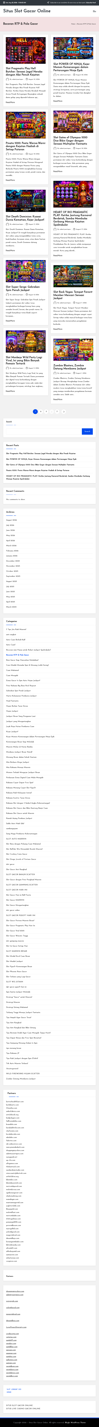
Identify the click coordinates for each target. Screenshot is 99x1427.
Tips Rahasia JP (12, 1053)
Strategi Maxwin (13, 1002)
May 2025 (10, 597)
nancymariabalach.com (15, 1147)
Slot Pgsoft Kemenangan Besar (19, 967)
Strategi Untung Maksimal (17, 1007)
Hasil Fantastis (12, 701)
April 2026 (10, 541)
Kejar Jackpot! (12, 732)
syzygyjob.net (11, 1157)
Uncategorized (12, 1069)
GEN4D (9, 1392)
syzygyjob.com (12, 1301)
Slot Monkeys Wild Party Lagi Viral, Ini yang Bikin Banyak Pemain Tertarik (24, 360)
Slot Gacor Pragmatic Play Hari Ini (20, 926)
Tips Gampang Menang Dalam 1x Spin (21, 1043)
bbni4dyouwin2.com (14, 1183)
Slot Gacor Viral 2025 (15, 931)
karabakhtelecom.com (15, 1128)
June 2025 (10, 592)
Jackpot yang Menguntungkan (18, 721)
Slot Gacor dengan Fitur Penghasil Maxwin (23, 880)
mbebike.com (11, 1137)
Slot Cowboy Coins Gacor (16, 854)
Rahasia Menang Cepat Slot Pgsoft (21, 788)
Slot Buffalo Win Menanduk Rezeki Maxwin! (24, 849)
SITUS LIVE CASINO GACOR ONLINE (23, 1409)
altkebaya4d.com (13, 1251)
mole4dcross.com (13, 1190)
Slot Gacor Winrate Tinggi (17, 936)
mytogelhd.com (12, 1229)
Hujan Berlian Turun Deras (17, 706)
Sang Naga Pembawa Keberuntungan (21, 834)
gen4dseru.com (12, 1370)
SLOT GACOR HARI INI (16, 890)
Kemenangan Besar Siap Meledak (20, 742)
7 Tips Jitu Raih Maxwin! (16, 629)
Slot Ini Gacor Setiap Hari (17, 946)
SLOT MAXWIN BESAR (16, 951)
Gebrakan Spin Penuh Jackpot (18, 691)
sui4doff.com (11, 1340)
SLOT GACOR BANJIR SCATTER (20, 875)
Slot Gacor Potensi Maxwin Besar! (20, 921)
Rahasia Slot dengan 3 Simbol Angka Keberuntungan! (28, 803)
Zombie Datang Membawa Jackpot (21, 1079)
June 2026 (10, 530)
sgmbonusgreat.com (14, 1193)
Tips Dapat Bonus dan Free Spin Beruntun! (23, 1038)
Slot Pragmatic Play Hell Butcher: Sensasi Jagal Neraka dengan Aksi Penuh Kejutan (24, 71)
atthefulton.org (12, 1177)
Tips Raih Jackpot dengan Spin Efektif (22, 1058)
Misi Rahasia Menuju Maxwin (18, 767)
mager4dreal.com (13, 1235)
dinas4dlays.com (12, 1238)
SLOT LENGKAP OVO (14, 1389)
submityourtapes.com (14, 1154)
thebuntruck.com (13, 1167)
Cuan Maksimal (12, 670)
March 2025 (11, 607)
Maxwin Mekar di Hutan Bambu (19, 747)
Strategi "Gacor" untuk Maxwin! (19, 997)
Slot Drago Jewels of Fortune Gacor (21, 859)
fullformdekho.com (13, 1121)
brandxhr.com (11, 1124)
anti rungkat (11, 635)
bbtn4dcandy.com (13, 1245)
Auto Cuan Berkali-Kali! (15, 640)
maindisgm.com (12, 1199)
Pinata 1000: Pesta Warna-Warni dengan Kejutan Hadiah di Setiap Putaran (25, 146)
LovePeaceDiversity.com (16, 1327)
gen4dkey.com (12, 1376)
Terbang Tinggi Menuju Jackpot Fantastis (23, 1012)
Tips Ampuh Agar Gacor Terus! (18, 1018)
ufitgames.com (12, 1163)
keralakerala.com (13, 1134)
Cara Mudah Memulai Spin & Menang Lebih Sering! (27, 665)
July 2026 (10, 525)
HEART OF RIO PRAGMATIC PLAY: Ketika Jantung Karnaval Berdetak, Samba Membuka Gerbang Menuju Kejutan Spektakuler (72, 218)
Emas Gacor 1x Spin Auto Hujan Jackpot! (23, 681)
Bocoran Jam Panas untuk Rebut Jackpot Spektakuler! (28, 650)
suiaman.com (11, 1353)
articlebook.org (12, 1115)
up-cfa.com (10, 1160)
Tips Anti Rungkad (13, 1023)
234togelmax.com (13, 1219)
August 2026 (11, 520)
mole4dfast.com (12, 1212)
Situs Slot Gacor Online (27, 11)
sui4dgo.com (11, 1357)
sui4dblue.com (11, 1347)
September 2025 (13, 576)
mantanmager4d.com (14, 1203)
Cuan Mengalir (12, 676)
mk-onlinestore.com (14, 1144)
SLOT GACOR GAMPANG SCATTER (22, 885)
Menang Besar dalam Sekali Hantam (21, 757)
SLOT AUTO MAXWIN (16, 839)
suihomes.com (11, 1360)
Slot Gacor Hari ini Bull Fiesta (18, 895)
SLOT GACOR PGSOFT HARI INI (20, 915)
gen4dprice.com (12, 1373)
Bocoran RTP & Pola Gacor (17, 655)
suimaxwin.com (12, 1255)
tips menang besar (13, 1048)
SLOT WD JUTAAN (14, 982)
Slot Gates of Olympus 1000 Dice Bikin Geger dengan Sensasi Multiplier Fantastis (70, 140)
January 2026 (11, 556)
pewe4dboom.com (13, 1225)
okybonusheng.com (13, 1196)
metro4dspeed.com (14, 1186)
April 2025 (10, 602)
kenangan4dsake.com (14, 1242)
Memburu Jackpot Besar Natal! (19, 752)
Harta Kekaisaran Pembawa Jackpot (21, 696)
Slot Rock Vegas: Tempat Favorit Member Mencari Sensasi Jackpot (72, 295)
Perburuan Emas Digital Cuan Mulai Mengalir (24, 778)
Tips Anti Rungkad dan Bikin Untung (21, 1028)
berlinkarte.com (12, 1105)
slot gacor (10, 864)
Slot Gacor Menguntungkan (17, 905)
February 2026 (12, 551)
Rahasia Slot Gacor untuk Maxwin (20, 813)
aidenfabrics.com (13, 1111)
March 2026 (11, 546)
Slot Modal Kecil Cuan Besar (18, 956)
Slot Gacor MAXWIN (15, 900)
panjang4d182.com (13, 1222)
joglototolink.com (13, 1206)
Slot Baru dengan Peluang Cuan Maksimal (23, 844)
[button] (63, 411)
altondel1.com (11, 1248)
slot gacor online (13, 910)
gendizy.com (11, 1344)
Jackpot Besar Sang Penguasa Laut (21, 716)
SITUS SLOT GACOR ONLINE (19, 1405)
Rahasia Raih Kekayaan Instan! (19, 793)
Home (73, 24)
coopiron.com (11, 1261)
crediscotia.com (12, 1334)
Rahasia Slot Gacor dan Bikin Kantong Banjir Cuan (27, 808)
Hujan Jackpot (12, 711)
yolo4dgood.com (12, 1232)
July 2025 (10, 587)
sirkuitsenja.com (12, 1258)
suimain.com (11, 1363)
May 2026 (10, 535)
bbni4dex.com (11, 1180)
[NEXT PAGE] (63, 411)
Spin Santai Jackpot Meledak (18, 992)
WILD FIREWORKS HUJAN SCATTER (23, 1074)
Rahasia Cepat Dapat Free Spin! (19, 783)
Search (9, 422)
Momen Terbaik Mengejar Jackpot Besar (23, 772)
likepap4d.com (12, 1209)
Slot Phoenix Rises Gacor (16, 972)
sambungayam (12, 829)
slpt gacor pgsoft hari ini (16, 987)
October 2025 (12, 571)
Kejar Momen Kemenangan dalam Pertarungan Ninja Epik (30, 737)
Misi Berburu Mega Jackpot (17, 762)
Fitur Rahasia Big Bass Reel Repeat (21, 686)
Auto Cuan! (10, 645)
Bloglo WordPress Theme (75, 1423)
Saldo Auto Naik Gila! (15, 824)
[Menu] (94, 11)
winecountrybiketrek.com (16, 1173)
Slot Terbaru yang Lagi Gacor (18, 977)
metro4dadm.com (13, 1216)
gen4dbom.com (12, 1366)
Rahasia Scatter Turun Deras (18, 798)
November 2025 (13, 566)
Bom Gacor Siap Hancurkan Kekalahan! (22, 660)
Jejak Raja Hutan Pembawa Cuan (20, 727)
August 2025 (11, 581)
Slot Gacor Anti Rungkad (16, 869)
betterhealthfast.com (15, 1102)
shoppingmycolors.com (15, 1150)
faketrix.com (11, 1141)
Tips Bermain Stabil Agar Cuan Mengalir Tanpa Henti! (28, 1033)
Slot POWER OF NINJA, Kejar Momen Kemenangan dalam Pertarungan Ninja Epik (71, 67)
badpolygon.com (12, 1118)
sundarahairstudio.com (15, 1170)
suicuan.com (11, 1350)
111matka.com (11, 1108)
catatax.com (11, 1337)
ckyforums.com (12, 1131)
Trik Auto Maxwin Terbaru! (17, 1063)
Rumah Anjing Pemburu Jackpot (19, 818)
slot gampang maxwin (15, 941)
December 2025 (13, 561)
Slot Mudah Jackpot (14, 961)
